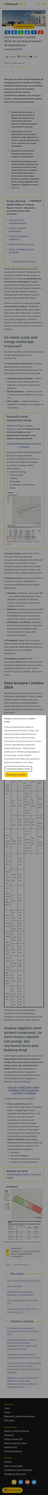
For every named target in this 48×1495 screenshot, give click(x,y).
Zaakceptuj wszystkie (16, 774)
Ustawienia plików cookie (18, 768)
